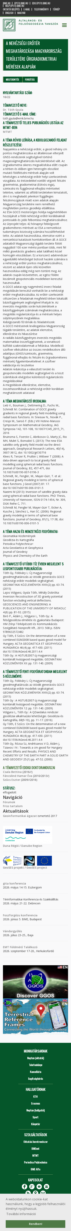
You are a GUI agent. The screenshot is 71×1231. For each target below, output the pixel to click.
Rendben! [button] (35, 1224)
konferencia (17, 883)
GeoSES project (36, 867)
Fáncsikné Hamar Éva (17, 776)
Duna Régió (11, 846)
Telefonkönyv (41, 9)
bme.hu (6, 3)
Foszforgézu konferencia (20, 915)
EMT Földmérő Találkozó (20, 947)
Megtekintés (12, 79)
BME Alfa (35, 1169)
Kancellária (35, 1072)
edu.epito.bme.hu (41, 3)
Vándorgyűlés (12, 931)
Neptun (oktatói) (35, 1058)
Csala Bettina (12, 772)
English (9, 13)
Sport (35, 1117)
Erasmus (35, 1103)
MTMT (7, 132)
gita (6, 883)
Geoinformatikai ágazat (20, 816)
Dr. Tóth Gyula (13, 110)
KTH (35, 1096)
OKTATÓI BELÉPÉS (11, 9)
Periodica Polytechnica (35, 1162)
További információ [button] (21, 1214)
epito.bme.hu (21, 3)
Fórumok (9, 802)
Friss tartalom (13, 806)
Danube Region (31, 846)
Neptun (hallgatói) (35, 1110)
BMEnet (35, 1148)
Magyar (21, 13)
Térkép (56, 9)
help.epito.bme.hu (14, 6)
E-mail (27, 9)
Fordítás (30, 79)
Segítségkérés (35, 1078)
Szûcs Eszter (11, 780)
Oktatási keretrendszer (35, 1141)
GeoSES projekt (13, 867)
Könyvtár (35, 1124)
